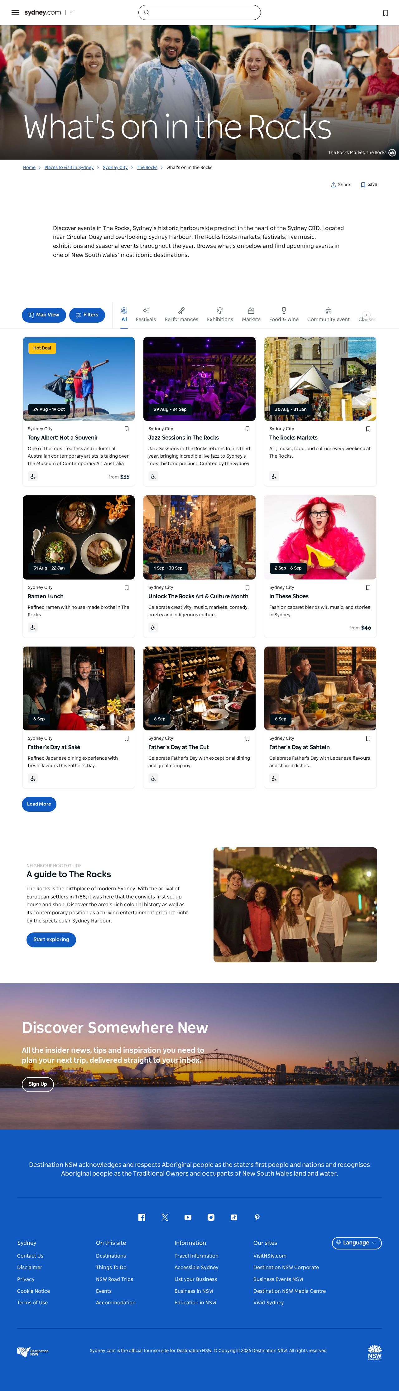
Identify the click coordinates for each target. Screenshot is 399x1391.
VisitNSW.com (269, 1256)
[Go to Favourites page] (385, 12)
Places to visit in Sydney (69, 168)
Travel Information (197, 1256)
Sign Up (38, 1084)
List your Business (196, 1279)
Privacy (26, 1279)
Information (190, 1243)
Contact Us (30, 1256)
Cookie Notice (33, 1291)
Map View (47, 314)
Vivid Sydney (268, 1302)
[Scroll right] (366, 315)
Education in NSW (195, 1302)
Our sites (265, 1243)
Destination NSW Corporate (286, 1267)
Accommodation (116, 1302)
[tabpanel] (199, 80)
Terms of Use (32, 1302)
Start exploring (51, 939)
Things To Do (111, 1267)
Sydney (26, 1243)
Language (356, 1243)
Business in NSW (194, 1291)
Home (29, 168)
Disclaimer (29, 1267)
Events (104, 1291)
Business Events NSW (278, 1279)
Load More (39, 804)
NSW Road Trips (114, 1279)
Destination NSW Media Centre (289, 1291)
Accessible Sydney (197, 1267)
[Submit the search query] (146, 12)
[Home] (43, 13)
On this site (111, 1243)
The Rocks (147, 168)
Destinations (111, 1256)
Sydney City (115, 168)
